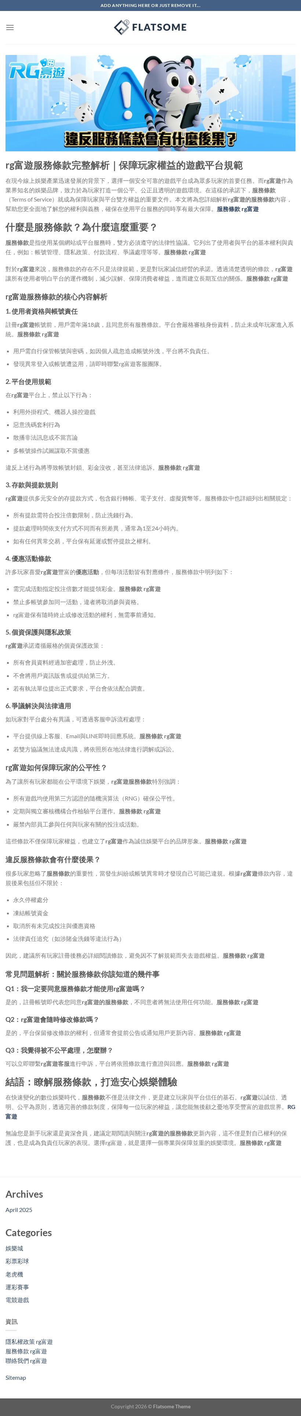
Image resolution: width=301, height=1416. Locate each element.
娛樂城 (14, 1248)
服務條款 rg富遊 (26, 1350)
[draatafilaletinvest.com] (150, 27)
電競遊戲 (17, 1299)
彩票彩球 (17, 1260)
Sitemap (16, 1377)
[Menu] (10, 27)
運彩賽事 (17, 1286)
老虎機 (14, 1274)
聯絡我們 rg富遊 (26, 1360)
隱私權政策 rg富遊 (29, 1341)
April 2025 (19, 1209)
